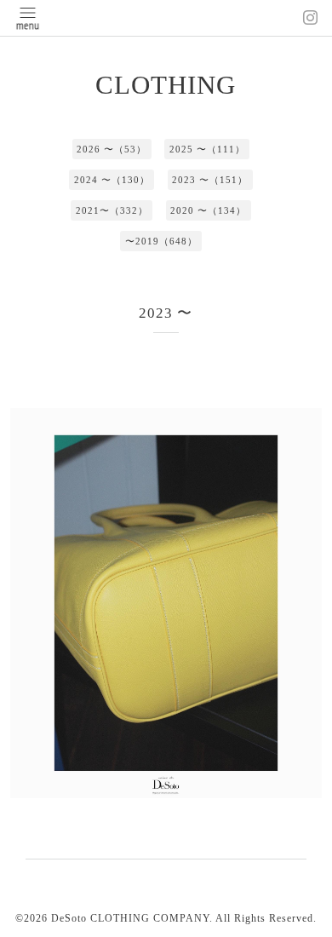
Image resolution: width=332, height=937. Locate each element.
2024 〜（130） (112, 180)
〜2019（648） (161, 241)
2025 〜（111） (207, 149)
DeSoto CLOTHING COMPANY (130, 918)
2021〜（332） (112, 210)
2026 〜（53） (111, 149)
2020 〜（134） (208, 210)
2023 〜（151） (210, 180)
